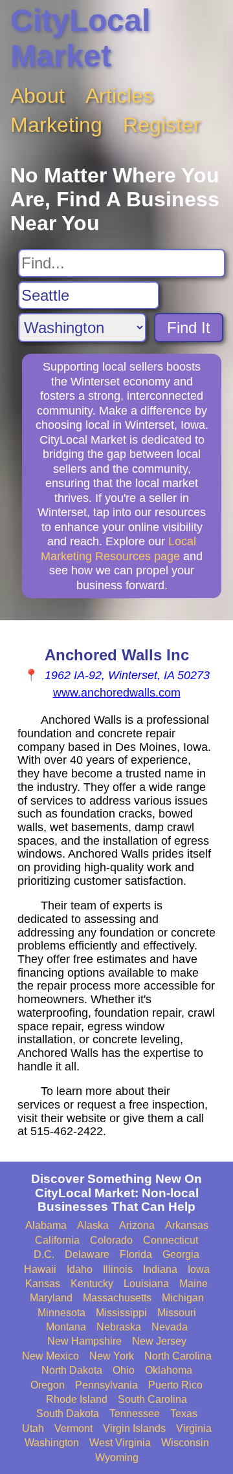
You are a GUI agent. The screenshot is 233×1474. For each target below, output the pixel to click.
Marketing (56, 124)
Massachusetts (117, 1297)
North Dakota (71, 1370)
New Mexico (50, 1355)
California (57, 1240)
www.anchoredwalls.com (117, 692)
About (37, 95)
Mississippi (121, 1312)
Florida (136, 1254)
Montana (66, 1326)
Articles (119, 95)
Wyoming (117, 1457)
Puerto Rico (175, 1385)
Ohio (124, 1370)
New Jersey (159, 1341)
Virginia (194, 1428)
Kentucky (92, 1283)
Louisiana (146, 1283)
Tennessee (134, 1413)
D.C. (44, 1254)
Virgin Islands (134, 1428)
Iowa (199, 1269)
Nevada (169, 1326)
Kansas (42, 1283)
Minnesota (61, 1312)
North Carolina (178, 1355)
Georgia (180, 1254)
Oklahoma (168, 1370)
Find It (188, 327)
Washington (52, 1442)
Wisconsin (185, 1442)
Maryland (51, 1297)
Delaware (87, 1254)
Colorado (111, 1240)
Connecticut (170, 1240)
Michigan (183, 1297)
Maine (193, 1283)
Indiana (160, 1269)
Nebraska (118, 1326)
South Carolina (152, 1399)
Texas (183, 1413)
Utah (33, 1428)
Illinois (118, 1269)
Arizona (137, 1225)
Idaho (80, 1269)
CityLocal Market (80, 38)
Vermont (73, 1428)
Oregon (47, 1385)
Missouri (176, 1312)
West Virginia (120, 1442)
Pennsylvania (106, 1385)
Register (162, 124)
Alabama (46, 1225)
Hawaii (40, 1269)
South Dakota (67, 1413)
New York (111, 1355)
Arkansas (186, 1225)
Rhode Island (76, 1399)
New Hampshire (84, 1341)
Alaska (93, 1225)
